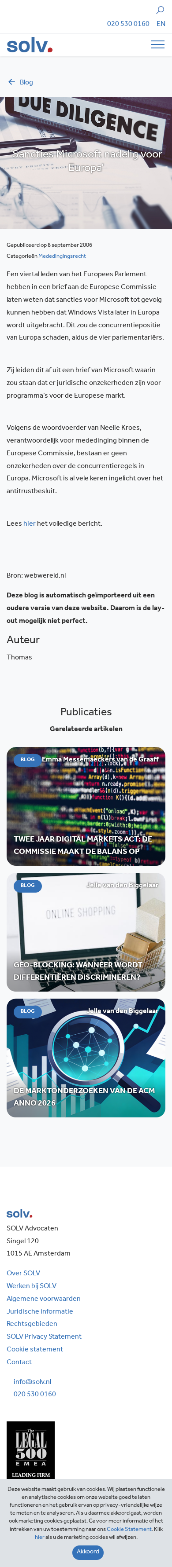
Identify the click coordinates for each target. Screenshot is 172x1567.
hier (29, 524)
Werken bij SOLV (31, 1286)
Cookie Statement (129, 1530)
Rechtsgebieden (32, 1324)
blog (26, 83)
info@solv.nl (32, 1382)
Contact (19, 1362)
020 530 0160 (128, 24)
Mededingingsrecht (62, 257)
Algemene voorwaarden (44, 1299)
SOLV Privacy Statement (44, 1337)
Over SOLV (23, 1274)
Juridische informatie (40, 1312)
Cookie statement (35, 1350)
